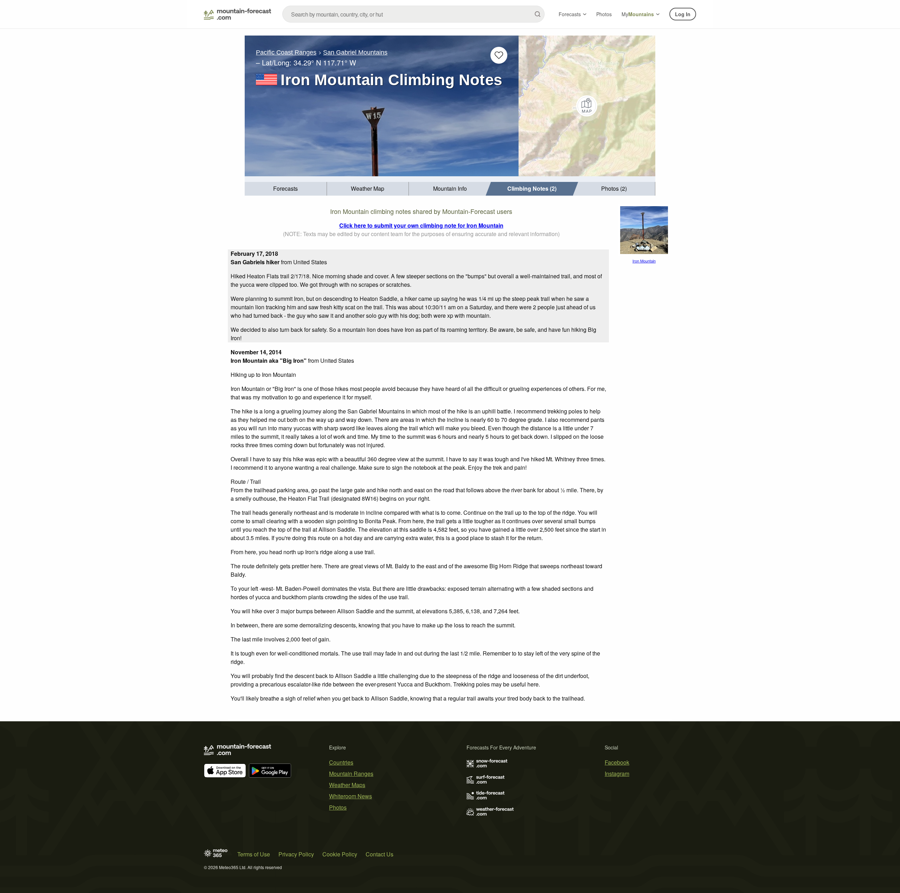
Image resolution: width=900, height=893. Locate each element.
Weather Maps (347, 785)
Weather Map (367, 188)
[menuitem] (286, 189)
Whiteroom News (350, 796)
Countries (341, 762)
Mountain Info (450, 188)
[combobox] (413, 14)
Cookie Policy (339, 854)
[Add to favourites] (498, 55)
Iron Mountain (644, 261)
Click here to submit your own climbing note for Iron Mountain (421, 225)
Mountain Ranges (351, 774)
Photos (604, 14)
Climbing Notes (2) (532, 188)
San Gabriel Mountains (355, 52)
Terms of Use (253, 854)
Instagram (617, 774)
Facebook (617, 762)
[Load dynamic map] (587, 105)
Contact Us (379, 854)
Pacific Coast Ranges (286, 52)
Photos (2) (614, 188)
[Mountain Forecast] (237, 14)
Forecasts (570, 14)
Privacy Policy (296, 854)
